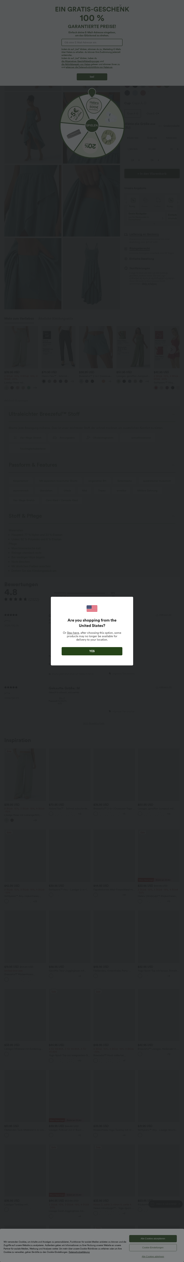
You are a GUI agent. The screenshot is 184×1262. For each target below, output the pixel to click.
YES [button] (92, 651)
